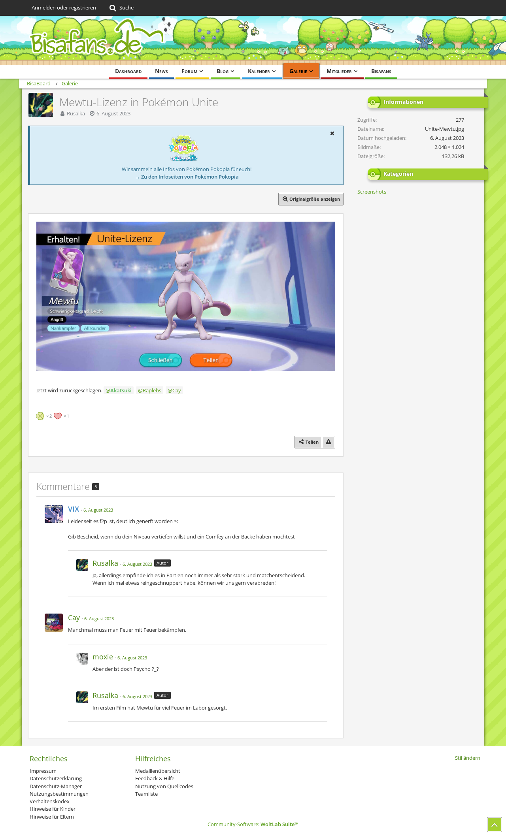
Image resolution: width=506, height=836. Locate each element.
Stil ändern (467, 757)
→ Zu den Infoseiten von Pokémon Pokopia (187, 176)
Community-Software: (253, 824)
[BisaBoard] (253, 40)
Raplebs (152, 390)
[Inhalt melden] (328, 442)
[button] (332, 133)
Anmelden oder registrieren (64, 7)
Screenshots (371, 191)
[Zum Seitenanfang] (494, 824)
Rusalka (76, 113)
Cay (176, 390)
